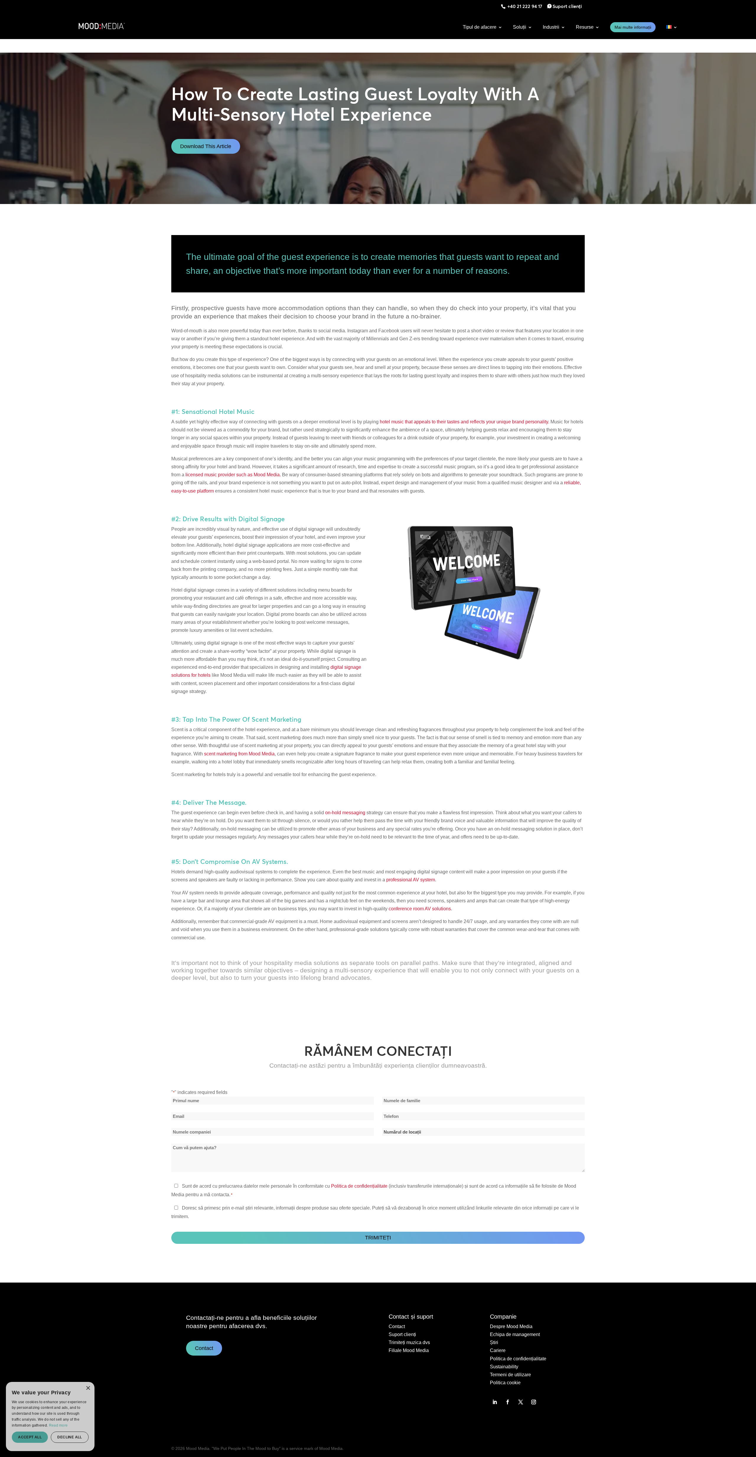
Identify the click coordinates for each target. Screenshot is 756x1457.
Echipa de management (515, 1334)
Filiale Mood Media (409, 1350)
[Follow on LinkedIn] (494, 1402)
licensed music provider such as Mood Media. (233, 474)
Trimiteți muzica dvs (409, 1342)
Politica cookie (505, 1382)
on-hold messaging (345, 812)
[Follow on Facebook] (507, 1402)
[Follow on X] (520, 1402)
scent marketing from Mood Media (239, 753)
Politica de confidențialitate (359, 1186)
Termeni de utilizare (510, 1374)
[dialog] (50, 1416)
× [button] (88, 1388)
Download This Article (205, 146)
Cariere (498, 1350)
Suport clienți (567, 6)
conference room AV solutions (420, 908)
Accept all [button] (30, 1437)
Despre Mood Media (511, 1326)
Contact (204, 1348)
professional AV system (410, 879)
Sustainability (504, 1366)
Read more (58, 1425)
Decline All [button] (69, 1437)
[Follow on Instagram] (533, 1402)
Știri (494, 1342)
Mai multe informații (633, 27)
